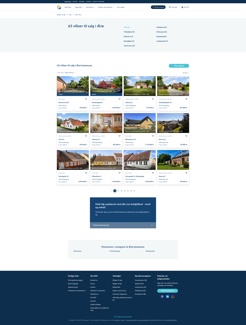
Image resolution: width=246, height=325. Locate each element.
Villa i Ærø (78, 14)
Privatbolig (68, 1)
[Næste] (134, 191)
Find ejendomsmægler (75, 280)
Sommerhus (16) (129, 46)
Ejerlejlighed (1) (129, 41)
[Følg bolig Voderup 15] (119, 136)
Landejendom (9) (162, 41)
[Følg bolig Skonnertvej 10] (86, 99)
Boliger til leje (117, 284)
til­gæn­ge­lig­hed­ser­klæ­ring (156, 320)
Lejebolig (88, 1)
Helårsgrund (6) (161, 32)
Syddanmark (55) (140, 287)
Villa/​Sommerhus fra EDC (98, 99)
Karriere (93, 301)
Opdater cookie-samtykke (124, 316)
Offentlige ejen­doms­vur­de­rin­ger (123, 299)
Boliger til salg (61, 14)
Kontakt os (94, 280)
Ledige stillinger (95, 304)
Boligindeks (116, 287)
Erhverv (75, 1)
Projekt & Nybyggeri (98, 1)
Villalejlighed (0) (129, 32)
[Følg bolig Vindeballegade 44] (186, 99)
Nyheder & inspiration (97, 290)
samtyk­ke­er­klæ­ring (171, 320)
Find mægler (121, 7)
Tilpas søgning (179, 66)
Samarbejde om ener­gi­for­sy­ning (99, 309)
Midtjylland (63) (140, 290)
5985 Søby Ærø (150, 251)
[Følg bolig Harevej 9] (186, 173)
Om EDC (93, 297)
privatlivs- (117, 320)
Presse (92, 284)
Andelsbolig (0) (161, 36)
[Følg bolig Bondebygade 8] (119, 99)
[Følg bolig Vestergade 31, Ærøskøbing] (153, 173)
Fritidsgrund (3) (161, 27)
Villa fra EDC (61, 99)
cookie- (123, 320)
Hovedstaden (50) (141, 280)
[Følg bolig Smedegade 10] (86, 173)
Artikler (92, 287)
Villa (70, 14)
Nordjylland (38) (140, 294)
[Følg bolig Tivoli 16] (86, 136)
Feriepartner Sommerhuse (76, 290)
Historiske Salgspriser (120, 294)
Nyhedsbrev (94, 294)
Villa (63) (127, 27)
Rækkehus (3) (128, 36)
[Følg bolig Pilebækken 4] (119, 173)
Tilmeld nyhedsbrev (167, 291)
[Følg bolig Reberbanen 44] (153, 136)
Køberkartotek (73, 287)
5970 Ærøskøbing (115, 251)
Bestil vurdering (159, 7)
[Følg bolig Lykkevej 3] (153, 99)
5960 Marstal (77, 251)
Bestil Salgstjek (73, 284)
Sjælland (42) (139, 284)
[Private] (59, 7)
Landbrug (81, 1)
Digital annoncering (119, 290)
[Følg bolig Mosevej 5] (186, 136)
